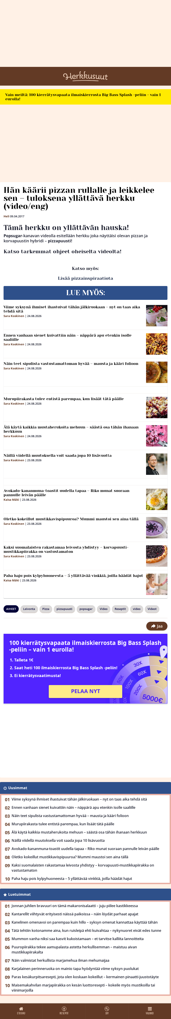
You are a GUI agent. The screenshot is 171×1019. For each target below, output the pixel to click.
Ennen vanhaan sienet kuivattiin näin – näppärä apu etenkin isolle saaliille (68, 337)
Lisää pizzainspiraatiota (85, 278)
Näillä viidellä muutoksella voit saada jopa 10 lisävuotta (58, 455)
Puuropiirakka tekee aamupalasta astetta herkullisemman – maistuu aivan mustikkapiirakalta (74, 950)
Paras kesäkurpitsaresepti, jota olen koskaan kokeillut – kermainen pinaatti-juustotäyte (85, 976)
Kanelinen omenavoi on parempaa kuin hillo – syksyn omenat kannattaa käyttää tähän (85, 922)
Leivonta (29, 609)
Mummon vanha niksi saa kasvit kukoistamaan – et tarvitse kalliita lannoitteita (78, 938)
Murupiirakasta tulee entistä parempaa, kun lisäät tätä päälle (64, 399)
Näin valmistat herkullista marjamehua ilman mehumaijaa (60, 960)
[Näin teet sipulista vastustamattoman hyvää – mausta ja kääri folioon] (156, 372)
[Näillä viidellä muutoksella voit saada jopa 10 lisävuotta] (156, 464)
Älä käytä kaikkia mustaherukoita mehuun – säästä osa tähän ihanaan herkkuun (71, 429)
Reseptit (120, 609)
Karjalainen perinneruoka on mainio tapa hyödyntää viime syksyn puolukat (75, 968)
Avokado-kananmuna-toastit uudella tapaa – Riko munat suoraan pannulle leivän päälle (66, 492)
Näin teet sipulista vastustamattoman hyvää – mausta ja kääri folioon (71, 363)
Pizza (45, 609)
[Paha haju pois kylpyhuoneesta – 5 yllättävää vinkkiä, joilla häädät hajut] (156, 584)
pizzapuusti (64, 609)
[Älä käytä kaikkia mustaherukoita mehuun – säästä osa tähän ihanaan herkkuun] (156, 436)
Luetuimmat (19, 894)
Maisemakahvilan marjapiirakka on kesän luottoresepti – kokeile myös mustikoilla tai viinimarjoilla (83, 988)
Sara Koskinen (14, 316)
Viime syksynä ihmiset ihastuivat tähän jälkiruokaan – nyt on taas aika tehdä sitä (72, 309)
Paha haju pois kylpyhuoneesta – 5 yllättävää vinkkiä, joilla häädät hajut (73, 575)
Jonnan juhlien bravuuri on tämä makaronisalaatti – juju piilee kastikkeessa (75, 905)
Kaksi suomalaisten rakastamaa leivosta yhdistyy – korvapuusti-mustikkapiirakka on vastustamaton (66, 549)
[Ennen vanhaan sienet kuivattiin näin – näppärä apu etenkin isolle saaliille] (156, 344)
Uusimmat (17, 787)
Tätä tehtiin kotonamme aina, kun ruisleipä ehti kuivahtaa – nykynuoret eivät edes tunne (86, 930)
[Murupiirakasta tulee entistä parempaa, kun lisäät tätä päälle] (156, 407)
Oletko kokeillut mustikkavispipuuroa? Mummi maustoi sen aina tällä (71, 519)
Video (104, 609)
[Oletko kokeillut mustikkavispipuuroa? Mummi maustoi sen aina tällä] (156, 527)
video (136, 609)
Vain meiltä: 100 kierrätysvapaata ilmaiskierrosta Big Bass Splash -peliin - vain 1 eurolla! (83, 97)
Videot (152, 609)
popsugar (86, 609)
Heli (6, 216)
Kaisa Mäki (11, 500)
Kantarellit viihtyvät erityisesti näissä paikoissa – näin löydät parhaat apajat (75, 914)
